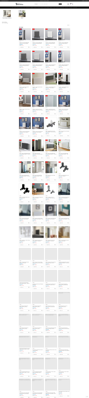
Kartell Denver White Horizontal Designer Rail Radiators (38, 284)
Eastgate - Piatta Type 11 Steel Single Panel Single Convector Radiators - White (63, 110)
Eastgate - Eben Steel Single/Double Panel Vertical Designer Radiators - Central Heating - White (63, 43)
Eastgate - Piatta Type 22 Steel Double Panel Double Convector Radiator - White (38, 132)
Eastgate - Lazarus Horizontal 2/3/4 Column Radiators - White (24, 87)
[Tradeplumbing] (19, 4)
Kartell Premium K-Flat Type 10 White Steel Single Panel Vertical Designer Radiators (24, 393)
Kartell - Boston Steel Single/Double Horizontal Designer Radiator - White (63, 153)
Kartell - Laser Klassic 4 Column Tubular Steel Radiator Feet (25, 240)
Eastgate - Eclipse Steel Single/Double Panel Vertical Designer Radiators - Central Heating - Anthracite (51, 65)
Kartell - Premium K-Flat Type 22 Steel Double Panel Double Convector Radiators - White (51, 262)
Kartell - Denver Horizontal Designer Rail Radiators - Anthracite (38, 197)
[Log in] (68, 4)
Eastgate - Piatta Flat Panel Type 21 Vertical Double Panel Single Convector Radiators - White (51, 110)
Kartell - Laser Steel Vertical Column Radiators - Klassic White (24, 262)
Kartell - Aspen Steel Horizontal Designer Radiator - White (64, 131)
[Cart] (73, 4)
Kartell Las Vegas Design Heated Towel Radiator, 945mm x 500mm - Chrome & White (25, 372)
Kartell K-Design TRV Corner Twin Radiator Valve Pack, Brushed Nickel (50, 306)
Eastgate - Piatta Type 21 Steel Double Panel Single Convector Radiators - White (24, 132)
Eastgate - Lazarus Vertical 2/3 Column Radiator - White (25, 109)
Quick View (21, 47)
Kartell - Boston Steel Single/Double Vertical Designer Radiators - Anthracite (25, 175)
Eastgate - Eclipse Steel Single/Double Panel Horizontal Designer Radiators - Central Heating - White (38, 65)
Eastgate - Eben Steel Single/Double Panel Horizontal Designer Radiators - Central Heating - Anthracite (37, 43)
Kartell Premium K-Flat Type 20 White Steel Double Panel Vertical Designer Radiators (37, 393)
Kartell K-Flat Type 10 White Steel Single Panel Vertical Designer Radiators (51, 328)
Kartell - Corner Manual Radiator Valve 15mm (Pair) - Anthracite (64, 175)
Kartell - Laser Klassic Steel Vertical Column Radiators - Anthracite (50, 240)
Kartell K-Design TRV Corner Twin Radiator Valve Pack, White (63, 306)
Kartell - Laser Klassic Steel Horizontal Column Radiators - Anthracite (37, 240)
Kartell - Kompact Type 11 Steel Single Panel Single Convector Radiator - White (38, 218)
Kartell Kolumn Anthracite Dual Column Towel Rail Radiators (38, 350)
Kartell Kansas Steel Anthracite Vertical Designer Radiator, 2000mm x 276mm (25, 348)
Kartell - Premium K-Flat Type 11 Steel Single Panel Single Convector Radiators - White (38, 262)
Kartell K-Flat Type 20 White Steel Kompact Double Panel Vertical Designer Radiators (64, 328)
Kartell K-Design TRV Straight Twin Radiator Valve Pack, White (37, 328)
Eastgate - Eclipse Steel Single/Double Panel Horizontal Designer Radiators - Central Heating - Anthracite (24, 65)
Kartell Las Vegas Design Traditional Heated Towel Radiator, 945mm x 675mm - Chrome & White (37, 372)
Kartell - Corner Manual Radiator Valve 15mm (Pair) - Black (24, 197)
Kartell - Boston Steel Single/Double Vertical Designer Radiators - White (37, 175)
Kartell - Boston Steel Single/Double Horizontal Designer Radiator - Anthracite (51, 153)
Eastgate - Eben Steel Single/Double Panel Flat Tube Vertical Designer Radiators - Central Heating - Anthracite (25, 43)
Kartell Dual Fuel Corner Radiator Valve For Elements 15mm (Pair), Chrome (51, 284)
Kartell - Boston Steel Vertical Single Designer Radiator (50, 175)
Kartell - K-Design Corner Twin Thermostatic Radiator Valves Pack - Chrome (50, 197)
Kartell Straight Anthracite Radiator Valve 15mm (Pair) (64, 392)
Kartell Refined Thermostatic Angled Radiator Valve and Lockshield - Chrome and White (51, 393)
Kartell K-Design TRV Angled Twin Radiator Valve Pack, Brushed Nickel (63, 284)
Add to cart (61, 266)
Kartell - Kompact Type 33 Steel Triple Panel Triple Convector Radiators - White (64, 218)
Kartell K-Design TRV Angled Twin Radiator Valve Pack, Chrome (24, 306)
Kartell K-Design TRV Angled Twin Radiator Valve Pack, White (37, 306)
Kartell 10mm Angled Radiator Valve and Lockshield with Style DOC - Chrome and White (64, 262)
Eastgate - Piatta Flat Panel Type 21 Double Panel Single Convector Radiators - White (38, 110)
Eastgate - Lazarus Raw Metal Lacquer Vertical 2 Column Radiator (64, 87)
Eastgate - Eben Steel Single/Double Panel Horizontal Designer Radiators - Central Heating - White (50, 43)
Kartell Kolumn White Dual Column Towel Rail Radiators (51, 350)
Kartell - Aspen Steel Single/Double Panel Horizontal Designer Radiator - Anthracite (25, 153)
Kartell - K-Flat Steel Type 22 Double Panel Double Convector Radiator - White (24, 219)
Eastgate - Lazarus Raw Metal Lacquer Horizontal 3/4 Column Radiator (51, 87)
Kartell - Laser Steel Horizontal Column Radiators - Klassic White (64, 240)
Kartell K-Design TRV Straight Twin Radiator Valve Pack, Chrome (24, 328)
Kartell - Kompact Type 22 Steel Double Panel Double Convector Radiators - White (51, 219)
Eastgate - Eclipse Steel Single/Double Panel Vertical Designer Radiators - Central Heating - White (64, 65)
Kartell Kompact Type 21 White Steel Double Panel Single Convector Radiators (64, 350)
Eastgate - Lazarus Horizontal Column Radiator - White (37, 87)
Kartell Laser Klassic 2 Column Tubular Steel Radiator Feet (50, 372)
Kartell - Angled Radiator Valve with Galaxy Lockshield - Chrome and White (51, 131)
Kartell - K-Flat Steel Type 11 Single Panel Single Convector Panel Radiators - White (64, 197)
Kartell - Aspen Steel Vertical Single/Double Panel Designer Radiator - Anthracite (38, 154)
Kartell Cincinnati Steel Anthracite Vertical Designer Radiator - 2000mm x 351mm (25, 283)
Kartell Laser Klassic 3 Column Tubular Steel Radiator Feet (64, 372)
